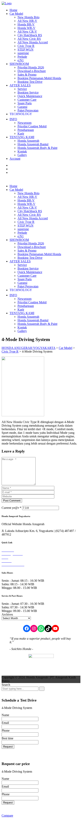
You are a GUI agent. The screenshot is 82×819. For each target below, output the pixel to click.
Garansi (22, 106)
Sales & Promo (27, 74)
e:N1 (21, 60)
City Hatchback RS (30, 35)
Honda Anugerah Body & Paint (37, 148)
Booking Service (28, 92)
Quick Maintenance (30, 96)
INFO (13, 119)
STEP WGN (25, 49)
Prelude (22, 56)
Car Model (16, 13)
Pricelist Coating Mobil (32, 126)
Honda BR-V (26, 24)
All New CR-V (27, 31)
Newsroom (24, 122)
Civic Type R (26, 46)
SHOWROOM (19, 63)
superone (23, 53)
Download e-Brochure (32, 71)
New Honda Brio (28, 17)
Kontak (22, 151)
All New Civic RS (29, 38)
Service (22, 89)
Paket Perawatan (28, 110)
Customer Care (27, 99)
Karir (21, 133)
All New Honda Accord (33, 42)
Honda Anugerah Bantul (33, 144)
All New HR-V (27, 20)
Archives (7, 614)
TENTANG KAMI (22, 137)
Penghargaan (26, 130)
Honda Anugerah (28, 140)
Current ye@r (11, 507)
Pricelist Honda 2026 (31, 67)
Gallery (22, 155)
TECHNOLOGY (21, 114)
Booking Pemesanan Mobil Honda (39, 78)
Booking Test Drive (30, 81)
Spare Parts (25, 103)
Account (15, 158)
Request (8, 746)
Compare (7, 815)
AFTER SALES (20, 85)
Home (13, 10)
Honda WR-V (26, 28)
